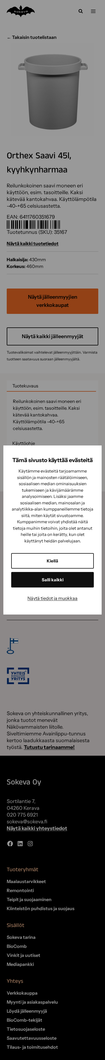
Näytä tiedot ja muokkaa (52, 598)
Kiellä (52, 561)
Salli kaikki (53, 579)
